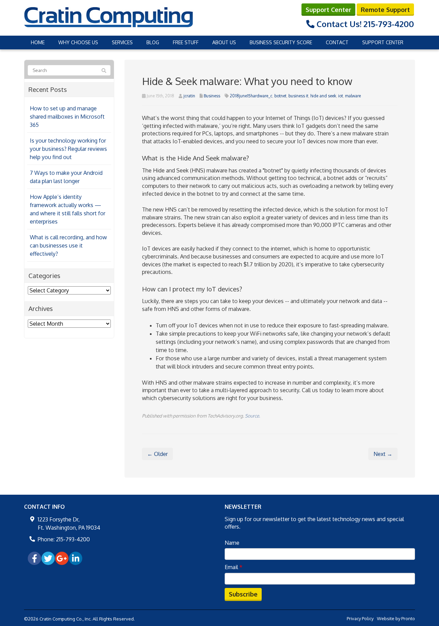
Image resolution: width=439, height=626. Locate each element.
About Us (224, 42)
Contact (337, 42)
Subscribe (243, 594)
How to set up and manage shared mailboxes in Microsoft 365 (67, 116)
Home (38, 42)
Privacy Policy (360, 618)
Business (212, 95)
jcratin (189, 95)
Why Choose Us (78, 42)
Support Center (328, 9)
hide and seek (323, 95)
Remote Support (385, 9)
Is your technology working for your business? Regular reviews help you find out (68, 148)
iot (340, 95)
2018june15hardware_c (251, 95)
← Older (157, 453)
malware (353, 95)
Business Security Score (281, 42)
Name (232, 542)
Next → (382, 453)
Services (122, 42)
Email (233, 567)
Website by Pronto (396, 618)
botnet (280, 95)
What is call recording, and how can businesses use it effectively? (68, 245)
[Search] (103, 70)
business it (298, 95)
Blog (152, 42)
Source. (252, 416)
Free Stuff (186, 42)
